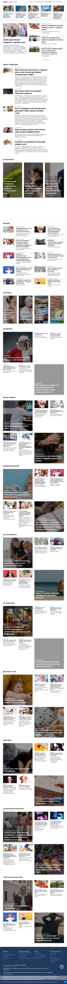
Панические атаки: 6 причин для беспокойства (17, 770)
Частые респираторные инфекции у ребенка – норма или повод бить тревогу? (9, 718)
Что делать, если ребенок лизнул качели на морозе (39, 685)
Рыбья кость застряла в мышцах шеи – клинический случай (10, 641)
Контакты (6, 958)
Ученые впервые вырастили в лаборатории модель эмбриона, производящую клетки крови (41, 823)
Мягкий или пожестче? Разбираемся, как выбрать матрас (45, 15)
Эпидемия (7, 329)
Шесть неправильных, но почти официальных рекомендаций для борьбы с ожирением (40, 314)
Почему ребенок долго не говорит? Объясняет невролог (16, 701)
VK (51, 956)
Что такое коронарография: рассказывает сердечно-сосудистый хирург (56, 823)
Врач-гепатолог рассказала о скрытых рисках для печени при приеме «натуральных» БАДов (31, 72)
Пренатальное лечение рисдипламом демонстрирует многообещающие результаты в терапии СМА (10, 855)
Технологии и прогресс (13, 809)
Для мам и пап (9, 672)
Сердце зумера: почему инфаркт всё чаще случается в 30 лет (10, 580)
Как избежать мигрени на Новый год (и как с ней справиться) (17, 358)
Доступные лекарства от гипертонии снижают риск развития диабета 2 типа (40, 754)
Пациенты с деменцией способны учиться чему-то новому (54, 281)
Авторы (5, 956)
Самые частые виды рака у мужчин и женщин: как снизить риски (52, 40)
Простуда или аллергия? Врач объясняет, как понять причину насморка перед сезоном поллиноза (33, 16)
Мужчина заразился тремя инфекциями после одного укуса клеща (55, 609)
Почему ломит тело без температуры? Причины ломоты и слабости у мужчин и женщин (21, 15)
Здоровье (38, 306)
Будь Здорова (38, 958)
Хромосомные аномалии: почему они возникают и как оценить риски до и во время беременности (10, 444)
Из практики (8, 603)
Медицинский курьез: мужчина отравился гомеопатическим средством (25, 641)
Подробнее (60, 982)
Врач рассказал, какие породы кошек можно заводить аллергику (33, 189)
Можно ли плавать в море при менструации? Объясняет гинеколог (47, 595)
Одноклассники (55, 958)
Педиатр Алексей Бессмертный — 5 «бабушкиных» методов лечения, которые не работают (25, 718)
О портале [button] (58, 1)
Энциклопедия (39, 1)
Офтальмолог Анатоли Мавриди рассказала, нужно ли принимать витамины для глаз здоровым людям (58, 16)
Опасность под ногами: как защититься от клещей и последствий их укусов (10, 187)
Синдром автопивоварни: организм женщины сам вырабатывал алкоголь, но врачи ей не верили (17, 630)
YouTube (53, 962)
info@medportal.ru (9, 967)
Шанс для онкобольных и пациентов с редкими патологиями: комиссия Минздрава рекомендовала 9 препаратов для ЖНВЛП (24, 243)
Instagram (53, 953)
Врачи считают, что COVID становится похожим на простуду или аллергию (55, 334)
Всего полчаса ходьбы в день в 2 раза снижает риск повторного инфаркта (52, 51)
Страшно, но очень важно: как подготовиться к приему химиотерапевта (25, 315)
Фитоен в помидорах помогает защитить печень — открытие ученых (52, 28)
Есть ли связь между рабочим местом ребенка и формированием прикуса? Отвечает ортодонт (25, 581)
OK (65, 982)
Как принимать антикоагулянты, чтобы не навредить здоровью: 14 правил (48, 458)
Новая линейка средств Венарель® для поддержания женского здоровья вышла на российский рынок (49, 868)
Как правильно (18, 12)
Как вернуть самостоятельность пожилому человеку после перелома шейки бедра (55, 243)
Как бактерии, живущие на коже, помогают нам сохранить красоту (9, 316)
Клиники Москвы (50, 1)
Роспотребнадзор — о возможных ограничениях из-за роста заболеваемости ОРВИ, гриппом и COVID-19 (10, 367)
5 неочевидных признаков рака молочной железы (41, 334)
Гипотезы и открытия (8, 37)
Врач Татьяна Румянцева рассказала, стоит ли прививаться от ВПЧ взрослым (9, 786)
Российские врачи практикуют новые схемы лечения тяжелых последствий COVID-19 (47, 664)
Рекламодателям (9, 955)
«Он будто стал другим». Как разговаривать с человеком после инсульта (23, 281)
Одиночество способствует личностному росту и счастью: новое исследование (47, 938)
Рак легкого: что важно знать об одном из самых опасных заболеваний (10, 512)
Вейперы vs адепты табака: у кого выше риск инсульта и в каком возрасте (56, 754)
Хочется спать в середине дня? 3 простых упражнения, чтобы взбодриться (53, 188)
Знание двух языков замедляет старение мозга (14, 41)
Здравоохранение (20, 226)
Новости (31, 1)
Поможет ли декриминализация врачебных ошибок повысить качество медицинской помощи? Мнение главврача (24, 257)
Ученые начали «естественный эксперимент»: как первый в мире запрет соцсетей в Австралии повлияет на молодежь (17, 836)
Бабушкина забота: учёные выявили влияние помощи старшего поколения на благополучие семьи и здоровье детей (57, 687)
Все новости (46, 59)
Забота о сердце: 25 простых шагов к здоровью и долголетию (55, 269)
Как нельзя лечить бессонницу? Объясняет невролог (28, 92)
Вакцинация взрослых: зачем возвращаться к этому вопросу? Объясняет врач (24, 230)
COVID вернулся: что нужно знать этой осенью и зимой (24, 366)
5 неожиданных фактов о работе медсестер (39, 608)
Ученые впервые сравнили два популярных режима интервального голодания (57, 315)
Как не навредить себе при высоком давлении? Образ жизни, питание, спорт (30, 110)
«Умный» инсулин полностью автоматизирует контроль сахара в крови (25, 855)
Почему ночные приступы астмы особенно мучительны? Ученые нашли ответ (48, 801)
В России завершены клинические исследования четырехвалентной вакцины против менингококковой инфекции (25, 514)
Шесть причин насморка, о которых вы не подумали (24, 786)
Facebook (53, 955)
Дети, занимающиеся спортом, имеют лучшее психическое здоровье (24, 269)
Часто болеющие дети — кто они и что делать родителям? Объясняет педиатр (49, 732)
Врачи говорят (6, 12)
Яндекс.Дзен (54, 960)
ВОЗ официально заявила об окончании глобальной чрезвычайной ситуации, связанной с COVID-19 (46, 388)
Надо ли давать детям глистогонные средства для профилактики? (30, 130)
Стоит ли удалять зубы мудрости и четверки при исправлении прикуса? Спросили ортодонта (54, 231)
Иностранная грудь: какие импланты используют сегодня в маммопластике (56, 256)
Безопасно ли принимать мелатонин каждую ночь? (30, 143)
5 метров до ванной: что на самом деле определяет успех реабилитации (8, 15)
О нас (5, 953)
